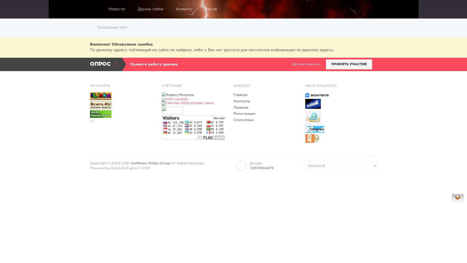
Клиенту (184, 9)
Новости (116, 9)
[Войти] (370, 9)
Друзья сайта (150, 9)
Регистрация (244, 113)
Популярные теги (112, 27)
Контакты (242, 101)
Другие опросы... (306, 64)
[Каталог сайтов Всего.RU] (121, 105)
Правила (241, 107)
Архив (211, 9)
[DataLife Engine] (95, 9)
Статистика (243, 120)
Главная (240, 95)
